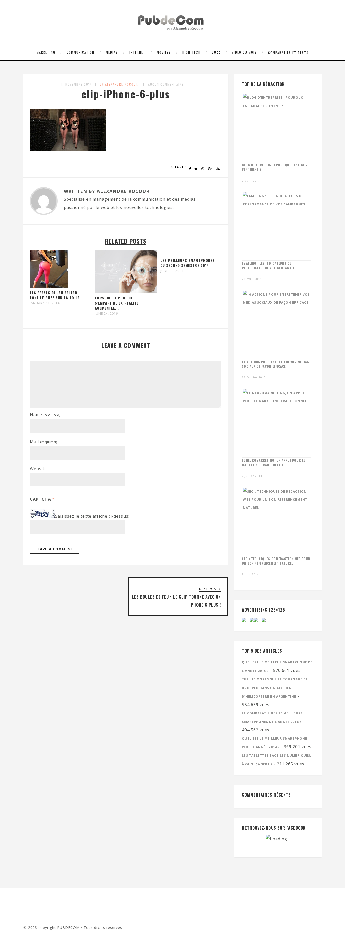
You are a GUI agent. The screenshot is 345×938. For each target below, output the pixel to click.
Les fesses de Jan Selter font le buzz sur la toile (55, 295)
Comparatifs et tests (288, 52)
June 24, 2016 (106, 313)
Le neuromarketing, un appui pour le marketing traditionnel (273, 462)
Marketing (46, 52)
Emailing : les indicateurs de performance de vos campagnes (268, 265)
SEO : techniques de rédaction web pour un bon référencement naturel (276, 560)
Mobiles (164, 52)
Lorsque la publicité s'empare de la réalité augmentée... (117, 303)
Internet (137, 52)
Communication (80, 52)
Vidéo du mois (244, 52)
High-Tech (191, 52)
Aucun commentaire (166, 84)
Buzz (216, 52)
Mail (43, 441)
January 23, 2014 (45, 303)
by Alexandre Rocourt (120, 84)
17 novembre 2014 (76, 84)
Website (38, 468)
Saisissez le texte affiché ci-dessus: (92, 516)
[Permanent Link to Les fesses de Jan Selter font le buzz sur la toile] (49, 286)
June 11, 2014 (171, 271)
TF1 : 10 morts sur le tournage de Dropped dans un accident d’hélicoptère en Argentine (275, 688)
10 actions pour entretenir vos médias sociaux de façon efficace (275, 364)
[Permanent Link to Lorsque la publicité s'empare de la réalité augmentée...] (126, 291)
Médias (112, 52)
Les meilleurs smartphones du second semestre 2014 (187, 263)
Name (45, 414)
